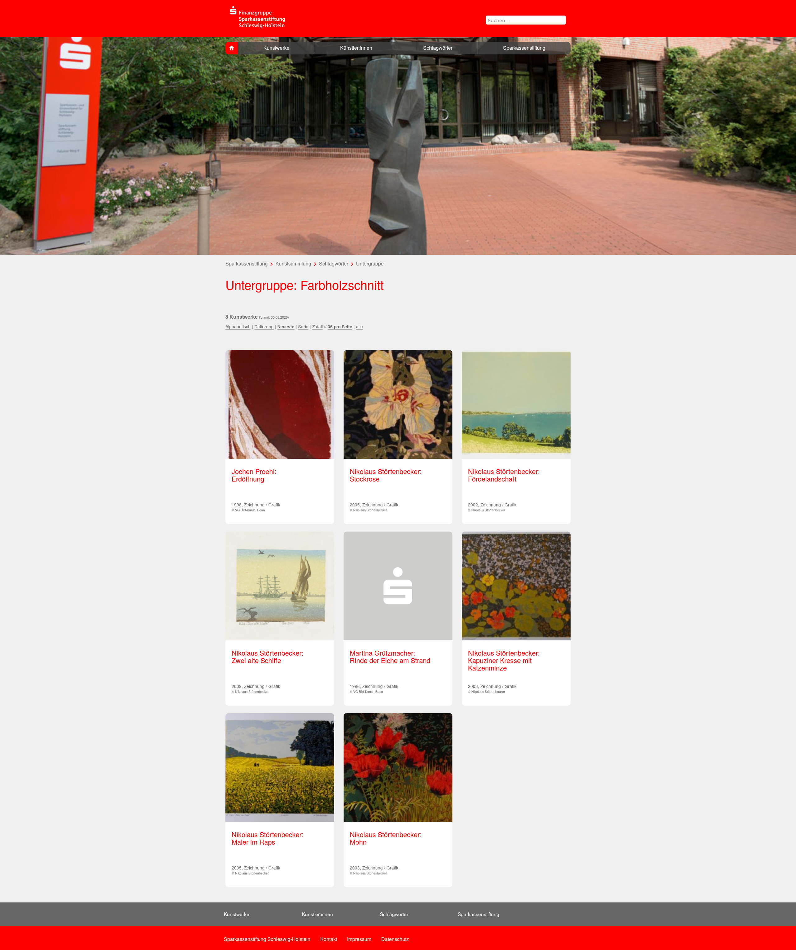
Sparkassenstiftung (524, 47)
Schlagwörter (437, 47)
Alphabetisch (238, 326)
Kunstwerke (276, 47)
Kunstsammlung (293, 263)
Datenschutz (395, 939)
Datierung (264, 326)
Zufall (317, 326)
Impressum (359, 939)
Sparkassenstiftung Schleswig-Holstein (267, 939)
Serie (303, 326)
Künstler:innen (356, 47)
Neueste (285, 327)
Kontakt (328, 939)
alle (359, 326)
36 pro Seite (340, 327)
